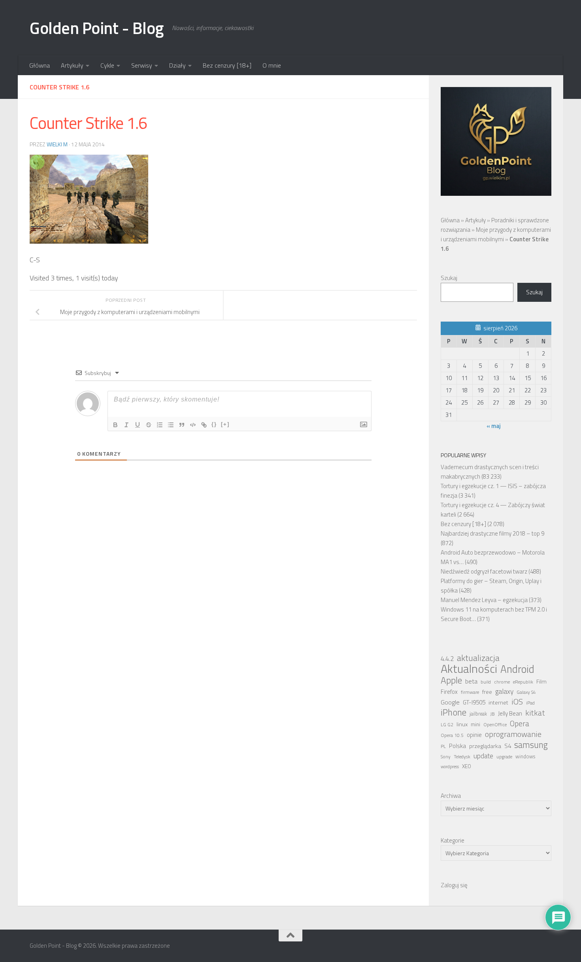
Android (517, 669)
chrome (502, 682)
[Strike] (148, 425)
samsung (531, 745)
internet (498, 702)
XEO (466, 766)
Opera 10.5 (452, 735)
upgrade (504, 756)
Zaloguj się (454, 885)
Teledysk (462, 756)
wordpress (450, 766)
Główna (39, 65)
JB (492, 714)
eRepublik (523, 682)
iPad (530, 702)
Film (541, 681)
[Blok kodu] (192, 425)
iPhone (453, 712)
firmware (470, 692)
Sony (446, 756)
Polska (457, 745)
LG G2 (447, 724)
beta (471, 681)
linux (462, 724)
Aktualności (469, 668)
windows (525, 756)
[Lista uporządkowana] (159, 425)
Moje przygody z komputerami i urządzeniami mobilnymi (496, 234)
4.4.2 (447, 658)
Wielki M (57, 144)
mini (475, 724)
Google (450, 702)
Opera (519, 723)
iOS (517, 701)
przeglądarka (485, 746)
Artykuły (72, 65)
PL (443, 746)
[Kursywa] (126, 425)
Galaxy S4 (526, 692)
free (487, 691)
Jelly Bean (510, 713)
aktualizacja (478, 658)
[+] (225, 424)
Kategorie (452, 840)
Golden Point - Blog (97, 28)
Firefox (449, 691)
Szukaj (449, 277)
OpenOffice (495, 724)
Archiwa (451, 795)
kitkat (535, 713)
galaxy (504, 691)
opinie (474, 734)
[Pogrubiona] (115, 425)
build (486, 682)
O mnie (271, 65)
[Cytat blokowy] (181, 425)
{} (214, 424)
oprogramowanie (513, 734)
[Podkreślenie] (137, 425)
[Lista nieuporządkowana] (170, 425)
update (483, 756)
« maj (494, 425)
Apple (451, 680)
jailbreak (478, 714)
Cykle (107, 65)
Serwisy (141, 65)
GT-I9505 (474, 702)
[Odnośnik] (203, 425)
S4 (507, 745)
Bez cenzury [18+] (227, 65)
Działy (177, 65)
